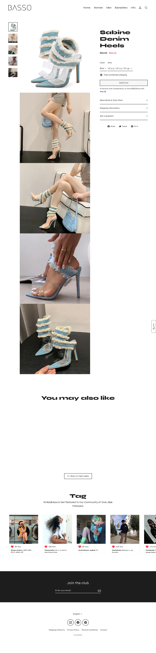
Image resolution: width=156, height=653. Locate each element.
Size (110, 62)
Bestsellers (121, 7)
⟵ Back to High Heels (78, 476)
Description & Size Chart (111, 100)
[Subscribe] (99, 590)
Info (133, 7)
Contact (103, 630)
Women (98, 7)
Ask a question (107, 116)
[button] (153, 326)
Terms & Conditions (90, 630)
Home (86, 7)
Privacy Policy (73, 630)
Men (108, 7)
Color (102, 62)
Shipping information (110, 108)
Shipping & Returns (57, 630)
